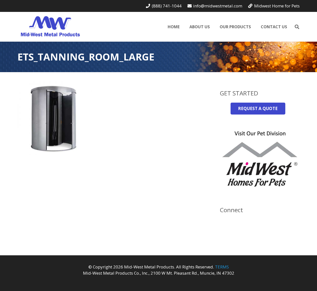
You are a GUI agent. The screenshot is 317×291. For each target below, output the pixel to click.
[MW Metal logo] (50, 26)
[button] (297, 27)
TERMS (222, 267)
